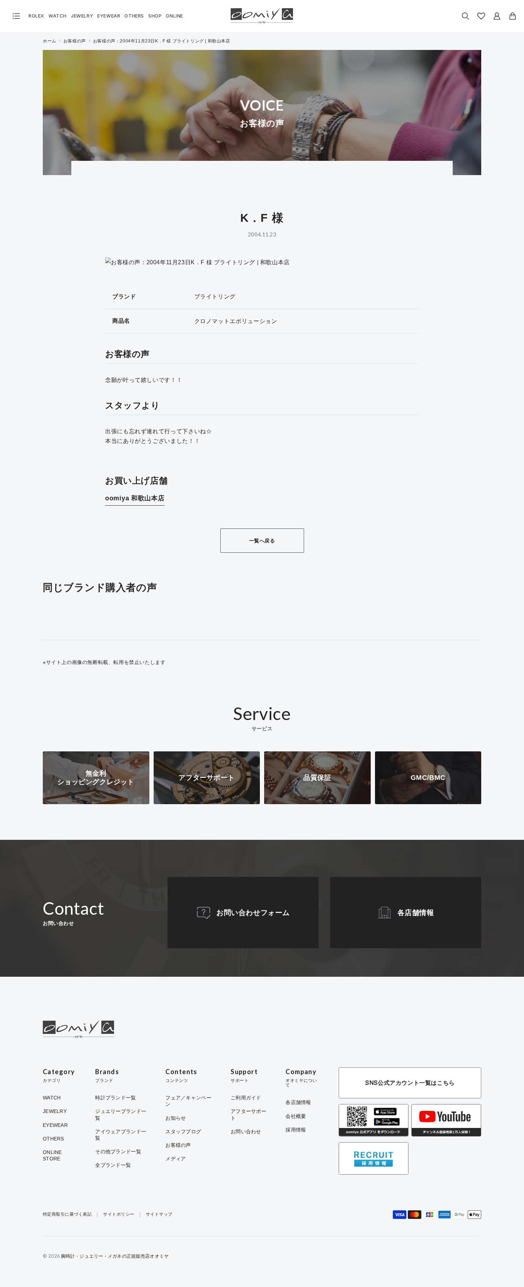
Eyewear (108, 16)
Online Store (52, 1155)
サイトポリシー (118, 1214)
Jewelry (82, 16)
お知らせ (175, 1118)
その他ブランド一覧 (118, 1151)
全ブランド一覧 (113, 1165)
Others (134, 16)
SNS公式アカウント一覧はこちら (410, 1082)
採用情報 (296, 1130)
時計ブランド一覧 (115, 1097)
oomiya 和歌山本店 (135, 498)
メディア (175, 1158)
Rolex (36, 16)
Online (174, 16)
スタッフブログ (183, 1131)
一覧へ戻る (262, 540)
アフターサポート (248, 1114)
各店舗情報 (415, 912)
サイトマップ (159, 1214)
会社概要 (296, 1116)
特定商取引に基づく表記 (67, 1214)
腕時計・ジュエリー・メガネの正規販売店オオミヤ (115, 1256)
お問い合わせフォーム (253, 912)
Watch (57, 16)
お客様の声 (74, 41)
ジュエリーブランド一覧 (120, 1114)
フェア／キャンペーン (188, 1101)
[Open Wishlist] (481, 16)
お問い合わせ (246, 1131)
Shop (154, 16)
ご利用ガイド (246, 1097)
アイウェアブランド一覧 (120, 1135)
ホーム (49, 41)
